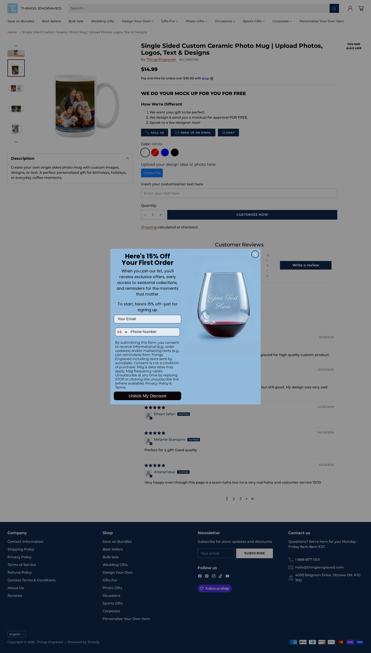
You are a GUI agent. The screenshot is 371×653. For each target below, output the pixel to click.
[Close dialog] (255, 254)
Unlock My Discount (147, 396)
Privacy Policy (157, 383)
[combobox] (121, 332)
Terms (120, 387)
